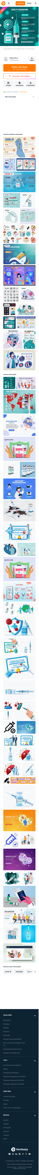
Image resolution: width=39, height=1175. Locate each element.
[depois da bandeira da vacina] (19, 303)
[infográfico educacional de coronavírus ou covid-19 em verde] (11, 245)
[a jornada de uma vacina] (9, 417)
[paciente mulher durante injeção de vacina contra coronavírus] (12, 354)
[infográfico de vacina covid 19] (12, 380)
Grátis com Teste (19, 68)
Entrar (29, 3)
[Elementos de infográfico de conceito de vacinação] (19, 438)
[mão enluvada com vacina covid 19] (26, 228)
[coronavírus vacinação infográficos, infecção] (19, 492)
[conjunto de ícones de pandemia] (11, 323)
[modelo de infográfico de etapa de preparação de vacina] (19, 596)
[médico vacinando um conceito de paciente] (10, 1125)
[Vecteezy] (3, 3)
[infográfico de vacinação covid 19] (19, 145)
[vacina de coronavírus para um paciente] (12, 397)
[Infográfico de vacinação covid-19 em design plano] (9, 461)
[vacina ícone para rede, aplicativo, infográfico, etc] (9, 899)
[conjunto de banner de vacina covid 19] (12, 176)
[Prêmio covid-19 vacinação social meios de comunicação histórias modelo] (19, 713)
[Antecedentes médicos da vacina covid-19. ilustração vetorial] (10, 227)
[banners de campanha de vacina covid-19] (9, 367)
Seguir (32, 60)
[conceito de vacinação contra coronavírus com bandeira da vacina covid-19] (11, 212)
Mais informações (10, 95)
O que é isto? (23, 92)
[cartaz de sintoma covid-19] (26, 337)
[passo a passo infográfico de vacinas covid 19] (19, 193)
